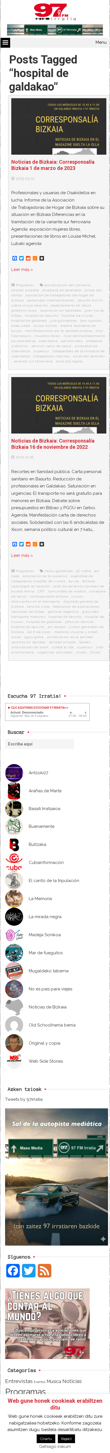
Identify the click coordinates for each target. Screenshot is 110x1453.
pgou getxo (34, 637)
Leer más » (22, 269)
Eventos (39, 1382)
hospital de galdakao (29, 321)
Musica (54, 1381)
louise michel (45, 326)
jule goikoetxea (63, 321)
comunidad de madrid (67, 591)
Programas (25, 285)
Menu (101, 42)
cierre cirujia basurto (29, 305)
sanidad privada (62, 642)
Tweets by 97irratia (24, 1099)
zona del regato (69, 361)
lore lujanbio (91, 321)
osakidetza (48, 341)
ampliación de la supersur (45, 576)
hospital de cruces (77, 316)
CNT (41, 591)
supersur (41, 351)
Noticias (72, 1381)
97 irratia (83, 571)
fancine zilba (38, 607)
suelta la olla (63, 647)
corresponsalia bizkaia (49, 596)
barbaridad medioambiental (50, 300)
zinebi (81, 652)
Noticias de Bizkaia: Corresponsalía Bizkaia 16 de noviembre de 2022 (52, 444)
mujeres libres (47, 336)
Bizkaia (88, 581)
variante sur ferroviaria (33, 361)
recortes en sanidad (28, 642)
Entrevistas (19, 1381)
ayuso (74, 581)
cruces (77, 596)
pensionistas (72, 341)
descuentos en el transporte (35, 601)
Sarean (85, 642)
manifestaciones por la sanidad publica (58, 331)
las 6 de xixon (39, 632)
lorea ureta (20, 326)
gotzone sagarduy (63, 612)
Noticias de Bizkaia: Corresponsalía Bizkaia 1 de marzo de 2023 (52, 165)
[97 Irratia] (55, 13)
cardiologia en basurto (30, 586)
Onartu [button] (46, 1439)
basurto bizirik (90, 300)
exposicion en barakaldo (61, 310)
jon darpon (57, 627)
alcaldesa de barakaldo (62, 290)
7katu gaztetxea (59, 571)
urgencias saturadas (54, 652)
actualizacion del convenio (68, 285)
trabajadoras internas (51, 356)
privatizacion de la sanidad (70, 637)
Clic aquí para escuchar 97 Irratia (37, 707)
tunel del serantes (89, 356)
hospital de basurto (41, 316)
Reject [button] (66, 1439)
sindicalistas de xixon (30, 647)
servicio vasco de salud (51, 346)
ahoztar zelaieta (25, 290)
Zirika (95, 652)
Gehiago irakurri (55, 1446)
